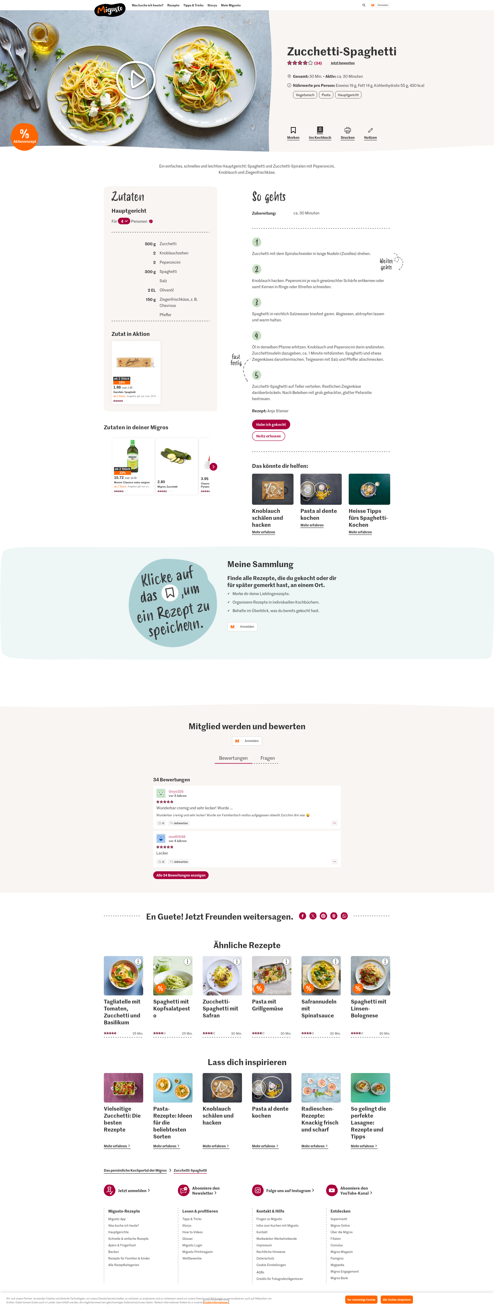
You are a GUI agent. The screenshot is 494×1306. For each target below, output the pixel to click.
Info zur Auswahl (151, 222)
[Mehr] (334, 823)
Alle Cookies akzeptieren (397, 1299)
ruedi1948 (177, 836)
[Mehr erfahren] (273, 521)
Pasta (326, 94)
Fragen (268, 758)
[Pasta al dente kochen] (271, 1111)
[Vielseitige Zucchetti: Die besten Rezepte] (123, 1111)
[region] (247, 1299)
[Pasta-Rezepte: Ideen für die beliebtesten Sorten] (173, 1111)
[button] (161, 794)
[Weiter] (213, 467)
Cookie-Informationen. (216, 1302)
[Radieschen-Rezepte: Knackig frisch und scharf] (321, 1111)
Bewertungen (233, 758)
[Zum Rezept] (123, 997)
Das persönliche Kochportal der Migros (135, 1170)
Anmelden (383, 5)
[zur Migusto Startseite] (110, 7)
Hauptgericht (348, 94)
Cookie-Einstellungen (271, 1265)
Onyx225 (176, 791)
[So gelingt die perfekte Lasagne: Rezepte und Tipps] (370, 1111)
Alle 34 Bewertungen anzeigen (181, 875)
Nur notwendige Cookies (361, 1299)
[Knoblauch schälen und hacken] (222, 1111)
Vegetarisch (305, 94)
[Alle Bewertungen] (300, 62)
